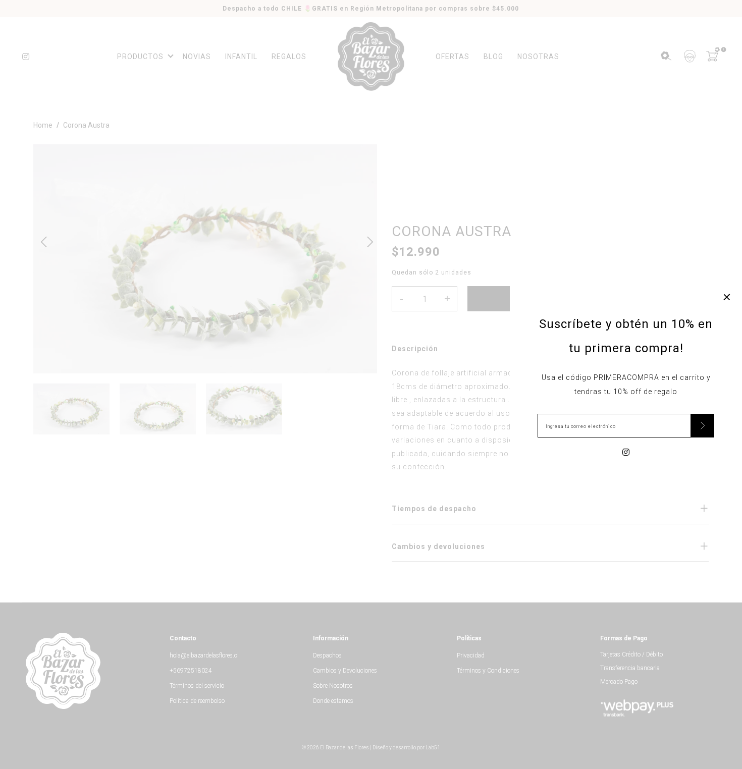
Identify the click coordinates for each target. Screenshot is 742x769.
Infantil (241, 56)
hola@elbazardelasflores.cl (204, 655)
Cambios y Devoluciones (345, 670)
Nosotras (538, 56)
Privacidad (471, 655)
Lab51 (433, 747)
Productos (140, 56)
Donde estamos (333, 700)
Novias (197, 56)
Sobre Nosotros (333, 685)
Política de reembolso (197, 700)
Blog (493, 56)
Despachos (327, 655)
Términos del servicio (197, 685)
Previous (44, 241)
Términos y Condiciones (488, 670)
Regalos (289, 56)
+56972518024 (191, 670)
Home (42, 125)
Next (366, 241)
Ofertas (452, 56)
